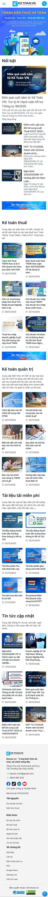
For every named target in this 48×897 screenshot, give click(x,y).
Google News (12, 870)
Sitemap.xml (11, 875)
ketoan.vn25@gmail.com (22, 773)
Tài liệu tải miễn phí (20, 495)
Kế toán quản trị (17, 369)
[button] (44, 4)
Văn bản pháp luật (14, 838)
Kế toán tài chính (13, 820)
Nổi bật (9, 60)
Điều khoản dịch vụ (14, 861)
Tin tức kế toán (12, 843)
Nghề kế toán (12, 834)
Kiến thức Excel (12, 808)
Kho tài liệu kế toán (14, 803)
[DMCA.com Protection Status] (31, 892)
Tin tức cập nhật (18, 615)
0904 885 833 (17, 777)
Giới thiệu (10, 852)
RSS (8, 866)
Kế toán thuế (14, 222)
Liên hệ (9, 857)
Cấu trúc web (12, 879)
